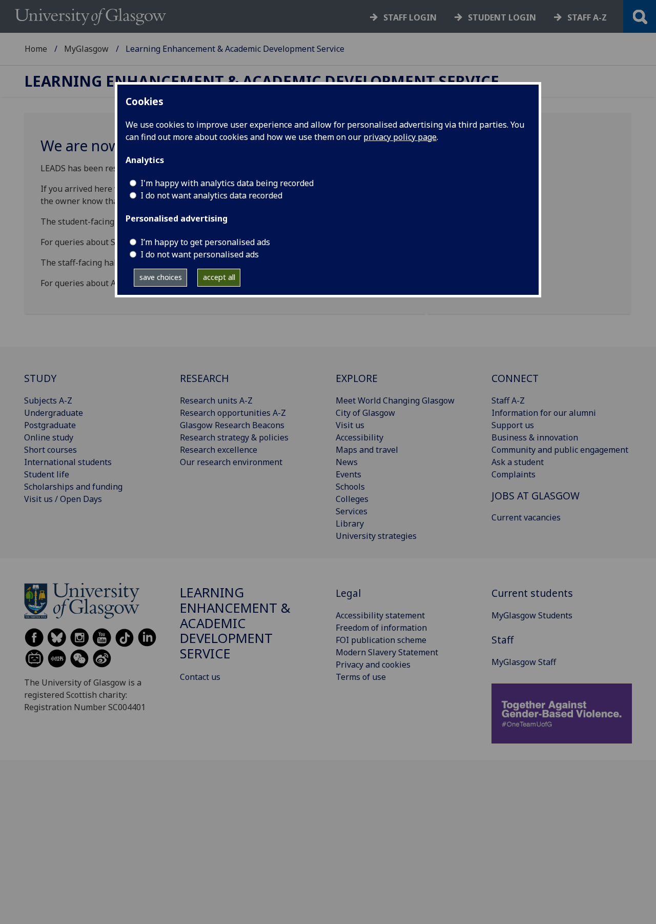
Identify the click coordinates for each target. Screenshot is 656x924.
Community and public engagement (559, 449)
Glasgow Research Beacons (232, 425)
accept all (219, 277)
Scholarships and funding (73, 486)
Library (350, 523)
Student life (46, 474)
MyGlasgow (86, 48)
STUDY (40, 378)
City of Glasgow (365, 412)
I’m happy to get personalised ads (205, 242)
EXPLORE (357, 378)
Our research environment (231, 462)
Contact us (200, 676)
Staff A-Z (508, 400)
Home (36, 48)
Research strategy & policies (234, 437)
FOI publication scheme (381, 640)
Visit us (350, 425)
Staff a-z (587, 17)
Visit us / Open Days (63, 499)
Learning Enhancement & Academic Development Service (262, 81)
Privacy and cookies (373, 664)
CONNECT (515, 378)
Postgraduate (50, 425)
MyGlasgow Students (531, 615)
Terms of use (361, 676)
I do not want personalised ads (199, 254)
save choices (160, 277)
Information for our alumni (543, 412)
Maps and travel (367, 449)
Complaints (513, 474)
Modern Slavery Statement (387, 652)
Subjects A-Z (48, 400)
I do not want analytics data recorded (211, 195)
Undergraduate (53, 412)
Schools (350, 486)
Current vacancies (526, 517)
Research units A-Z (216, 400)
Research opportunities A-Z (233, 412)
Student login (502, 17)
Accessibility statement (380, 615)
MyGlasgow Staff (523, 662)
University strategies (376, 535)
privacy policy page (400, 137)
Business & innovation (534, 437)
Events (348, 474)
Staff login (410, 17)
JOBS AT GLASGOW (535, 496)
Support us (512, 425)
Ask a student (517, 462)
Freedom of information (381, 627)
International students (68, 462)
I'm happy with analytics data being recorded (227, 183)
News (347, 462)
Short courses (50, 449)
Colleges (352, 499)
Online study (48, 437)
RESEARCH (204, 378)
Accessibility (359, 437)
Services (351, 511)
